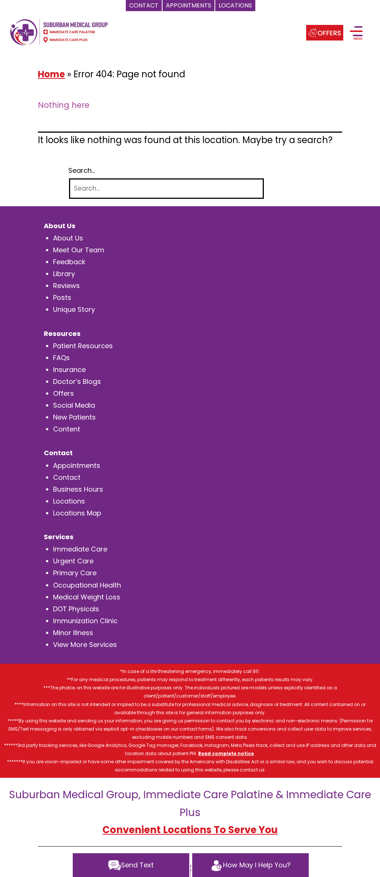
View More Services (85, 644)
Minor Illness (73, 632)
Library (64, 273)
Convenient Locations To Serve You (190, 829)
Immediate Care (80, 549)
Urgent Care (73, 561)
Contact (67, 477)
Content (66, 429)
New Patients (74, 417)
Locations (69, 501)
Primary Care (74, 572)
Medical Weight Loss (86, 597)
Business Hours (78, 489)
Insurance (69, 369)
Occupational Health (87, 585)
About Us (68, 238)
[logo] (59, 31)
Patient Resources (83, 345)
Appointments (76, 465)
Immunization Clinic (85, 620)
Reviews (66, 285)
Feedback (69, 261)
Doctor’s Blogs (77, 381)
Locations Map (77, 513)
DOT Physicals (76, 609)
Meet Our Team (78, 250)
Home (51, 74)
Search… (81, 170)
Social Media (74, 405)
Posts (62, 297)
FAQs (61, 357)
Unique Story (74, 309)
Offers (63, 393)
